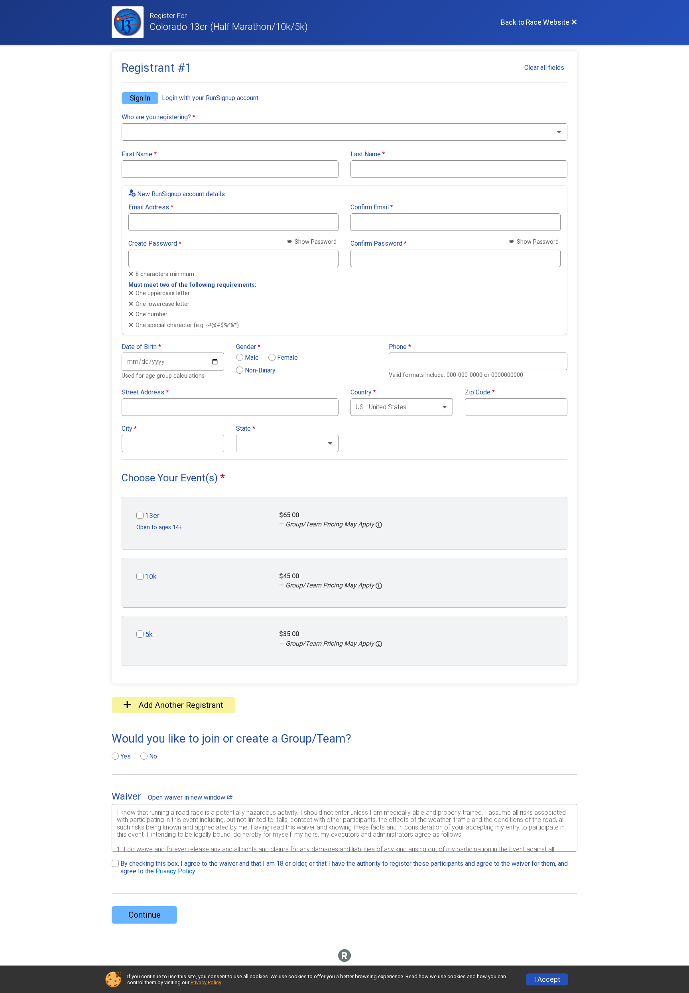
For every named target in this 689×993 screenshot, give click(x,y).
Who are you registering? (158, 117)
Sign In (140, 98)
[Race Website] (131, 22)
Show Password (315, 241)
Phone (400, 347)
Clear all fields (544, 67)
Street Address (145, 392)
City (129, 428)
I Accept (547, 979)
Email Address (150, 207)
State (245, 428)
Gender (248, 347)
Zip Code (480, 392)
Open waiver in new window (187, 797)
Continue (144, 915)
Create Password (154, 243)
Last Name (367, 154)
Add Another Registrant (179, 705)
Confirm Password (378, 243)
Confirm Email (371, 207)
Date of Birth (141, 347)
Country (363, 392)
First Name (139, 154)
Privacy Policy (175, 871)
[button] (379, 525)
